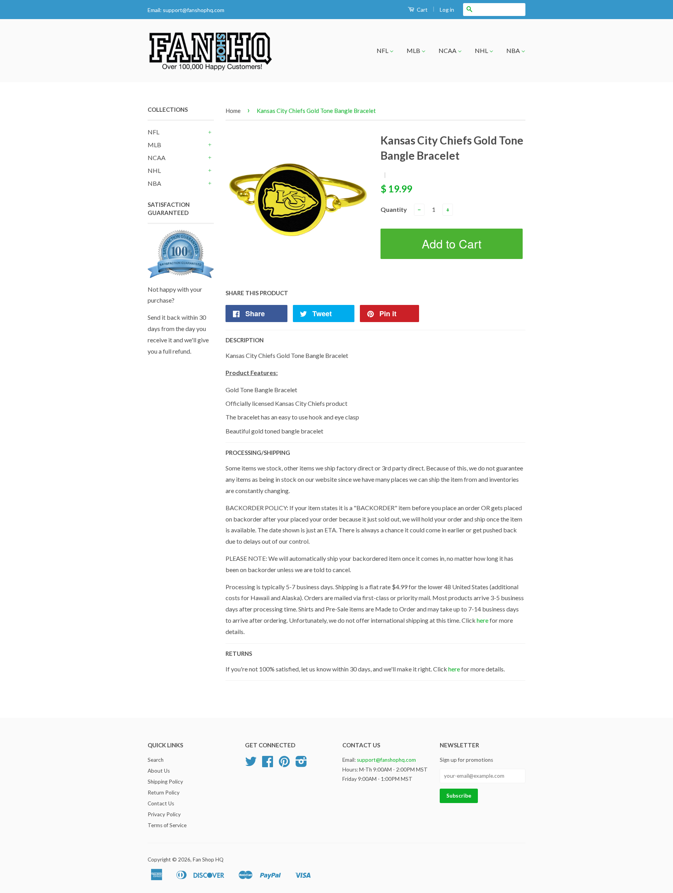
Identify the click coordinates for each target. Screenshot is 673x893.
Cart (422, 9)
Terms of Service (167, 825)
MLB (414, 50)
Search (156, 760)
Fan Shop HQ (208, 859)
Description (245, 339)
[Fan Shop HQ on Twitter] (251, 764)
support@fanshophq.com (193, 10)
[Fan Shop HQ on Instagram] (301, 764)
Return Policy (164, 792)
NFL (383, 50)
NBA (513, 50)
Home (233, 110)
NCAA (448, 50)
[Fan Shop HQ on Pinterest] (284, 764)
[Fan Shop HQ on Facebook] (267, 764)
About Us (159, 771)
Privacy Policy (164, 814)
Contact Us (161, 803)
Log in (447, 9)
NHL (482, 50)
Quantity (394, 209)
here (482, 620)
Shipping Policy (165, 782)
